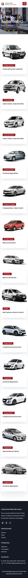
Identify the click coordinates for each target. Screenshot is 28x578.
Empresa (3, 532)
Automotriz (4, 552)
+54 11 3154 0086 (6, 563)
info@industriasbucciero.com (18, 563)
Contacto (3, 537)
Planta (2, 535)
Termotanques (5, 549)
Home (2, 25)
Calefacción (4, 547)
